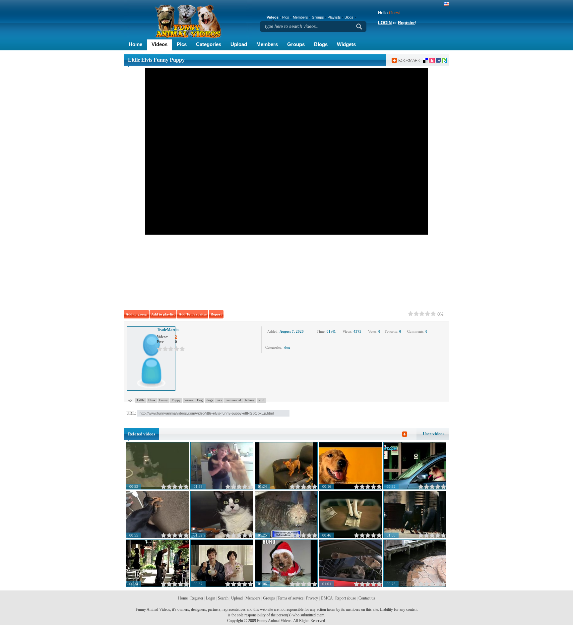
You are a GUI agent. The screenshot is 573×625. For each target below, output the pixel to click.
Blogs (321, 44)
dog (287, 347)
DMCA (327, 598)
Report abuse (345, 598)
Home (135, 44)
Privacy (312, 598)
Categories (208, 44)
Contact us (366, 598)
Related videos (141, 433)
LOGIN (385, 22)
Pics (182, 44)
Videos (159, 44)
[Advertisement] (217, 271)
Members (267, 44)
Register (406, 22)
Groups (296, 44)
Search (223, 598)
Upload (238, 44)
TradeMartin (168, 329)
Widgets (346, 44)
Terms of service (290, 598)
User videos (433, 433)
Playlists (334, 17)
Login (210, 598)
